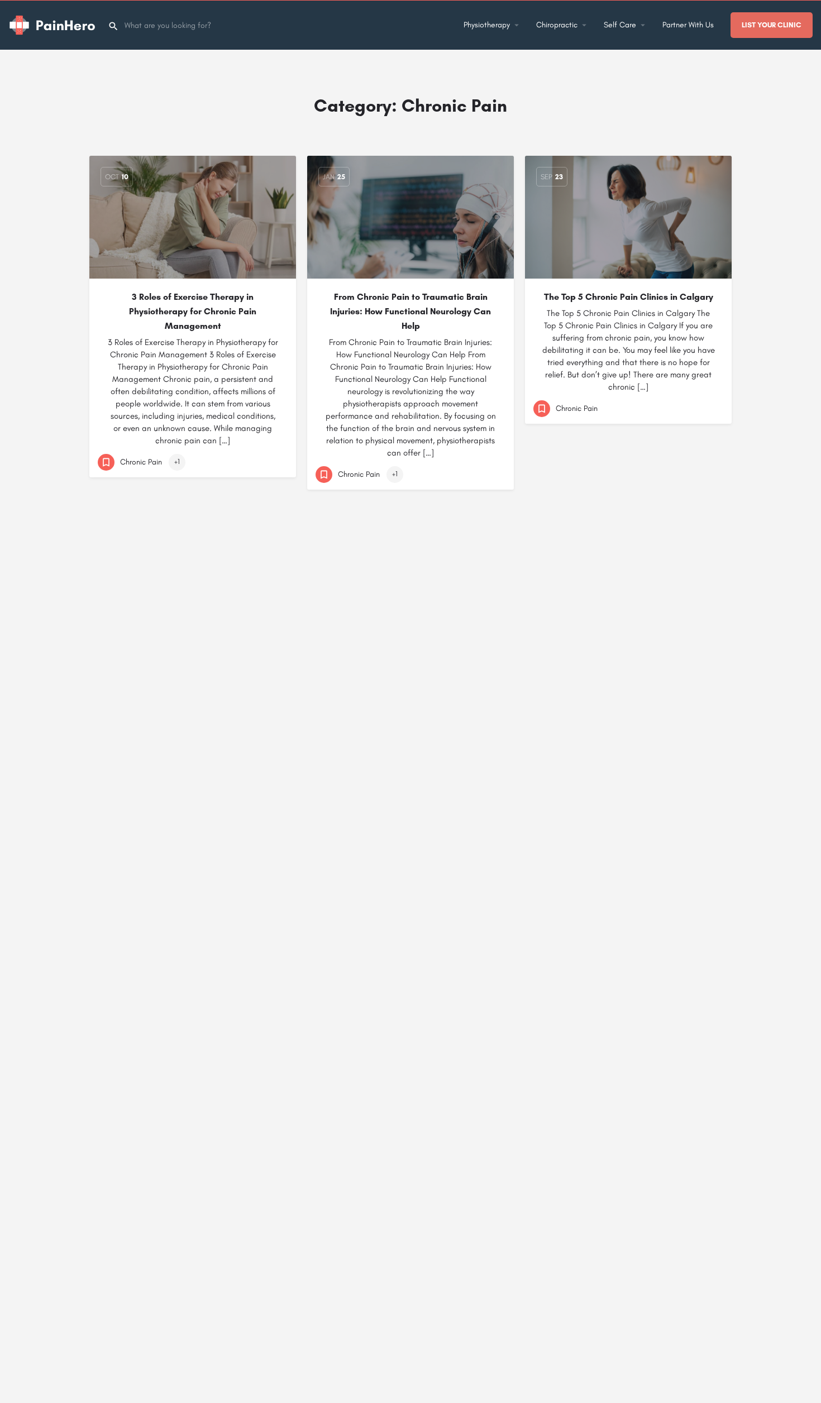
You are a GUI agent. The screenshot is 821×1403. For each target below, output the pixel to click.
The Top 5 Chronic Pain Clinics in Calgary (628, 296)
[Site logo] (53, 24)
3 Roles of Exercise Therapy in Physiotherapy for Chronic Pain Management (192, 311)
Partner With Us (688, 25)
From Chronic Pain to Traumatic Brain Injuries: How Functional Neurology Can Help (410, 311)
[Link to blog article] (192, 217)
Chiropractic (556, 25)
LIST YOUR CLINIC (771, 25)
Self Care (620, 25)
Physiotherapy (487, 25)
